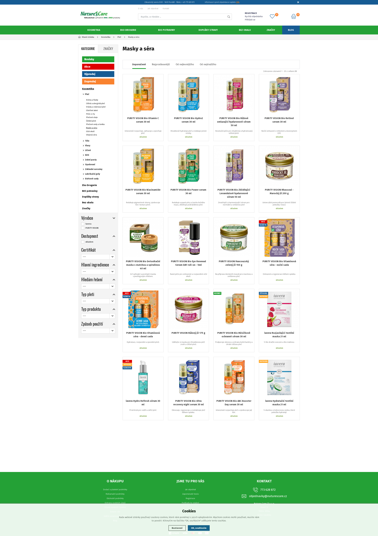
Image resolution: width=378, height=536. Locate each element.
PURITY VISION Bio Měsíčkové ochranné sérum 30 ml (233, 335)
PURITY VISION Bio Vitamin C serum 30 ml (143, 120)
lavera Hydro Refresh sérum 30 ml (143, 403)
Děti (87, 155)
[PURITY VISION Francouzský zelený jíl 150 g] (234, 237)
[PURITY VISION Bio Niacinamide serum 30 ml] (143, 166)
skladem (89, 242)
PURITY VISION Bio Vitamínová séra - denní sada (143, 335)
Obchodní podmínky (115, 498)
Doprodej (90, 81)
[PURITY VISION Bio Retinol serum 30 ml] (279, 94)
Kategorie (88, 48)
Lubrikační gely (92, 174)
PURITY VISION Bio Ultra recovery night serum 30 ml (188, 403)
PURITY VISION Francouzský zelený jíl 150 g (234, 263)
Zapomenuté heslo (190, 494)
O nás (140, 8)
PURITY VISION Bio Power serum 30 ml (188, 191)
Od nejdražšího (208, 64)
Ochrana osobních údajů (115, 503)
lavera (88, 224)
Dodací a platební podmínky (115, 489)
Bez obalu (245, 30)
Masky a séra (91, 128)
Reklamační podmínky (115, 494)
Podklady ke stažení (190, 503)
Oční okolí (90, 131)
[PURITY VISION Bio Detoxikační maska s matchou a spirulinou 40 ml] (143, 237)
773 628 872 (268, 489)
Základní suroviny (93, 169)
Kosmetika (93, 30)
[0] (272, 16)
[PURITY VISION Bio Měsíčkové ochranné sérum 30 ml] (234, 309)
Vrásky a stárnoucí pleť (96, 107)
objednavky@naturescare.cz (268, 496)
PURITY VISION (91, 228)
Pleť (87, 94)
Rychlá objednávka (254, 16)
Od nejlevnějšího (185, 64)
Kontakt (166, 8)
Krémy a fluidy (92, 100)
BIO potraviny (166, 30)
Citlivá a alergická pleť (95, 103)
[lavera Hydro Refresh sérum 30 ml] (143, 377)
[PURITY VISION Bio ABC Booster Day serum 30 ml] (234, 377)
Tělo (87, 141)
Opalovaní (90, 164)
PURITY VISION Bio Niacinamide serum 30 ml (143, 191)
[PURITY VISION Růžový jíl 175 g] (188, 309)
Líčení (88, 150)
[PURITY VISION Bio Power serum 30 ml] (188, 166)
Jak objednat (153, 8)
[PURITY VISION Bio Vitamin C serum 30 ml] (143, 94)
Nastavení (177, 528)
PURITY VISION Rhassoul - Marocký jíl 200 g (279, 191)
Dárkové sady (91, 178)
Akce (87, 66)
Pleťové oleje (92, 117)
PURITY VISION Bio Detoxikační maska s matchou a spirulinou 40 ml (143, 265)
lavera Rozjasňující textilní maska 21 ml (279, 335)
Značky (271, 30)
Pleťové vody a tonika (95, 124)
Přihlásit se (250, 19)
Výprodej (89, 74)
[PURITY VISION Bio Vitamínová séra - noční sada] (279, 237)
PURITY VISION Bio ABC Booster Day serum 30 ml (233, 403)
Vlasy (87, 145)
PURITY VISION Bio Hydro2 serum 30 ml (188, 120)
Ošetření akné (92, 110)
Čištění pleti (91, 121)
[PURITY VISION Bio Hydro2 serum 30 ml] (188, 94)
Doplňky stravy (208, 30)
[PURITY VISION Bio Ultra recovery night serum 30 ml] (188, 377)
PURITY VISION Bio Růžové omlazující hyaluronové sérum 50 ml (234, 122)
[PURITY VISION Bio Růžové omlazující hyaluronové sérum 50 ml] (234, 94)
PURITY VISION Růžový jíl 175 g (188, 333)
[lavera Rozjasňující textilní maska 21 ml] (279, 309)
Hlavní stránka (88, 37)
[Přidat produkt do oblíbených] (159, 78)
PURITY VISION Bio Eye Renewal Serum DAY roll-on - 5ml (188, 263)
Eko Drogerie (128, 30)
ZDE (237, 2)
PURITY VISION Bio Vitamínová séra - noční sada (279, 263)
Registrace (190, 498)
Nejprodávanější (161, 64)
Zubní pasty (91, 160)
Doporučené (139, 64)
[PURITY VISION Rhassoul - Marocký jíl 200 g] (279, 166)
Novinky (89, 59)
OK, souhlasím (198, 528)
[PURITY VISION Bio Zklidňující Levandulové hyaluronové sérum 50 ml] (234, 166)
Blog (291, 30)
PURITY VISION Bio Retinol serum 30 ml (279, 120)
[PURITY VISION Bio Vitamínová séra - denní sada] (143, 309)
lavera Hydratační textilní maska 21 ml (279, 403)
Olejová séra (91, 135)
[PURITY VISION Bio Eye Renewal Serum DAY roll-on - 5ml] (188, 237)
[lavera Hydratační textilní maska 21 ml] (279, 377)
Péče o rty (90, 114)
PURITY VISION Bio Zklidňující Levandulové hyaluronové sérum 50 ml (233, 193)
